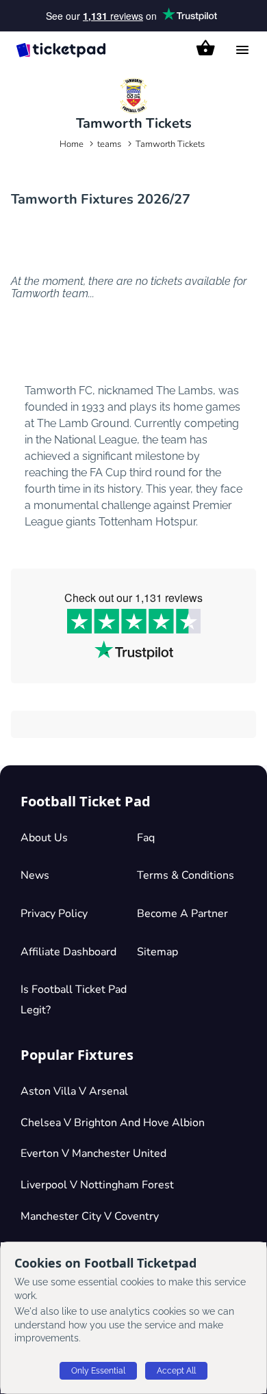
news (35, 875)
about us (44, 837)
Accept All (176, 1371)
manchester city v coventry (90, 1216)
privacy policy (54, 913)
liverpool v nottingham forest (97, 1184)
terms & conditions (185, 875)
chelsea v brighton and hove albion (113, 1122)
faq (146, 837)
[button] (206, 47)
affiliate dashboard (68, 951)
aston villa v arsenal (74, 1091)
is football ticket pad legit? (74, 999)
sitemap (157, 951)
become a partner (182, 913)
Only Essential (98, 1371)
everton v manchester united (93, 1153)
